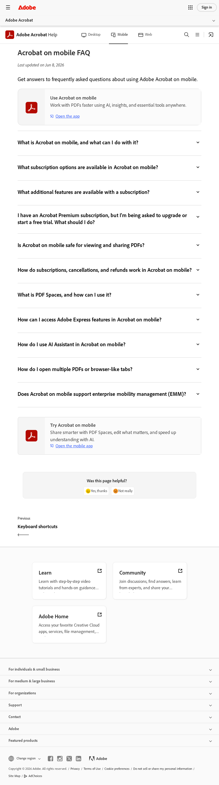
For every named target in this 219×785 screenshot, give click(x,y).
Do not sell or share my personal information (162, 769)
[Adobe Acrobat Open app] (211, 34)
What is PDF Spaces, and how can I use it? (65, 295)
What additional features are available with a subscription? (84, 192)
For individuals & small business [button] (34, 669)
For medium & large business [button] (32, 681)
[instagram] (59, 758)
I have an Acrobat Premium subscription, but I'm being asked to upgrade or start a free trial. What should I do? (102, 218)
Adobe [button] (14, 729)
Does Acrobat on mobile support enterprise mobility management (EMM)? (102, 394)
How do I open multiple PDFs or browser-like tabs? (75, 369)
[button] (190, 7)
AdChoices (35, 776)
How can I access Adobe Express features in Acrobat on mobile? (90, 319)
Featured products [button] (23, 740)
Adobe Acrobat (19, 20)
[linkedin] (78, 758)
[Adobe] (27, 7)
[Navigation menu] (8, 7)
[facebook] (50, 758)
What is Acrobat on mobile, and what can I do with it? (78, 142)
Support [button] (15, 705)
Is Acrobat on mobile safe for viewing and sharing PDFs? (81, 245)
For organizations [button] (22, 693)
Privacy (75, 769)
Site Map (14, 776)
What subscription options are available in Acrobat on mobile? (88, 167)
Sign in (207, 7)
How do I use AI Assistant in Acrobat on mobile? (72, 344)
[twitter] (69, 758)
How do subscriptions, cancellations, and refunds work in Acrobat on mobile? (105, 270)
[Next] (156, 531)
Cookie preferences (117, 769)
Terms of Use (92, 769)
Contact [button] (15, 717)
